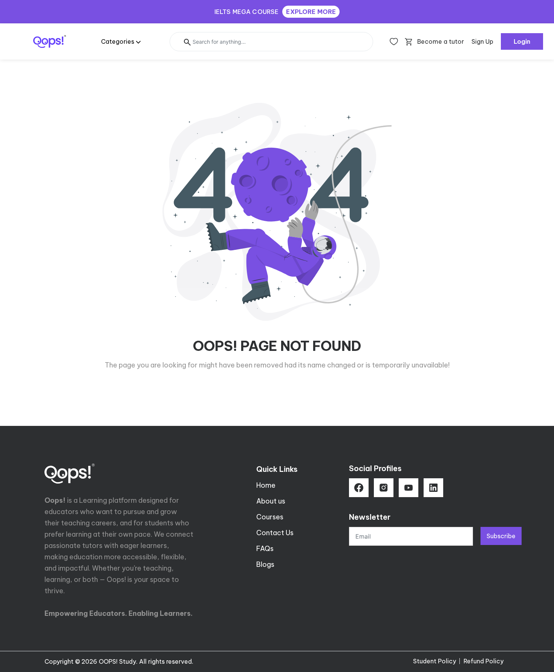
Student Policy (434, 661)
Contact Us (275, 532)
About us (270, 501)
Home (265, 485)
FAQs (265, 548)
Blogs (265, 564)
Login (522, 41)
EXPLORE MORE (311, 11)
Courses (269, 517)
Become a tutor (440, 41)
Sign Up (482, 41)
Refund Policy (483, 661)
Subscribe (501, 536)
